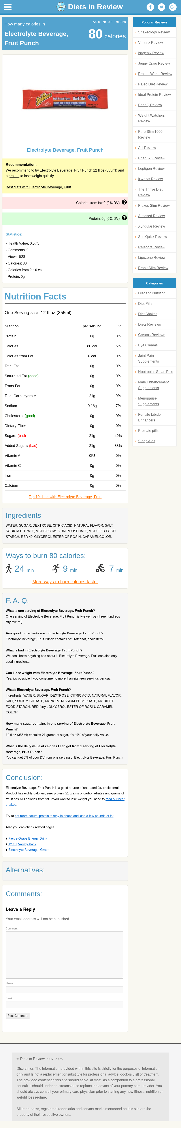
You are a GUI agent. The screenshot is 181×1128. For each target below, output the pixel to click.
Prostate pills (148, 431)
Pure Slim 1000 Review (150, 134)
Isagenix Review (151, 53)
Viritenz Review (150, 42)
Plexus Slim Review (154, 205)
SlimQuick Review (152, 237)
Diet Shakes (147, 314)
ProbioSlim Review (153, 268)
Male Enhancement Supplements (153, 385)
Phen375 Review (151, 158)
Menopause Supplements (148, 401)
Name (9, 983)
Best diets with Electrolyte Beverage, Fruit (38, 187)
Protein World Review (155, 74)
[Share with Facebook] (150, 7)
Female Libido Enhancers (149, 417)
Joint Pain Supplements (148, 358)
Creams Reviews (151, 335)
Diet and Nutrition (152, 293)
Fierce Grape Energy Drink (27, 838)
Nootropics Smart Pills (155, 372)
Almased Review (151, 216)
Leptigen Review (151, 168)
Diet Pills (145, 303)
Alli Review (147, 148)
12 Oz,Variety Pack (22, 844)
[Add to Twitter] (161, 7)
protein (14, 176)
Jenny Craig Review (154, 63)
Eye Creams (148, 345)
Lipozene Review (152, 257)
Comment (11, 928)
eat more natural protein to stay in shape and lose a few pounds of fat (64, 816)
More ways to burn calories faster (65, 581)
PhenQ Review (150, 105)
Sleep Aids (146, 441)
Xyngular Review (151, 226)
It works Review (150, 179)
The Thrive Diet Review (150, 192)
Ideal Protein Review (154, 95)
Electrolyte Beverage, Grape (28, 850)
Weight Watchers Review (151, 118)
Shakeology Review (154, 32)
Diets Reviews (149, 324)
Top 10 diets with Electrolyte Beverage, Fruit (65, 497)
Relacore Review (151, 247)
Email (9, 998)
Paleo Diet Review (153, 84)
